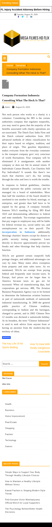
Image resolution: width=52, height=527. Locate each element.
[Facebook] (19, 17)
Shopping (9, 428)
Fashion (9, 434)
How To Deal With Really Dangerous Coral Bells (40, 348)
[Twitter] (23, 17)
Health (8, 404)
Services (6, 337)
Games (8, 446)
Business (9, 410)
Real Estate (11, 422)
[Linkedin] (31, 17)
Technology (10, 440)
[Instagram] (27, 17)
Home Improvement (15, 416)
